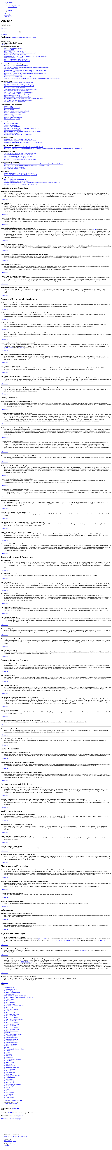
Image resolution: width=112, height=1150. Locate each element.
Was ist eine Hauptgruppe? (11, 133)
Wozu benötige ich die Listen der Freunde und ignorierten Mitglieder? (23, 147)
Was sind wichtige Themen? (12, 116)
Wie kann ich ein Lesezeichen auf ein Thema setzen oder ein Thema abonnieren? (26, 165)
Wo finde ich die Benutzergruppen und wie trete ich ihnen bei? (21, 128)
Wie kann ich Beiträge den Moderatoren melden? (17, 97)
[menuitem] (15, 5)
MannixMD (15, 1108)
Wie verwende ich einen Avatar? (13, 75)
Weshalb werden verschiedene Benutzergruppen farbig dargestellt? (22, 131)
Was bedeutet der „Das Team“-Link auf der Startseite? (19, 134)
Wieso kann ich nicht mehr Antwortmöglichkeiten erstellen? (20, 89)
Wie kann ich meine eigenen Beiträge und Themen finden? (20, 159)
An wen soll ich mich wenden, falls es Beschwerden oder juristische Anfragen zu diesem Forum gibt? (32, 182)
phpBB (10, 1113)
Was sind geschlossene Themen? (13, 117)
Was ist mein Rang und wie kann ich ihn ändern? (17, 76)
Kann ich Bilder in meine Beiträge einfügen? (16, 111)
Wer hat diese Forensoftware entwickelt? (15, 179)
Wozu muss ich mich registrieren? (13, 48)
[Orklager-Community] (4, 34)
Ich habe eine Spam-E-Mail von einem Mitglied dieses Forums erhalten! (24, 142)
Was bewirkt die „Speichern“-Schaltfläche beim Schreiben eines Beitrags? (24, 98)
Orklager (6, 1145)
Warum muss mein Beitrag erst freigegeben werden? (18, 100)
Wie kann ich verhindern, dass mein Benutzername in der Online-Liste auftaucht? (26, 67)
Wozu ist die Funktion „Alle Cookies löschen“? (17, 61)
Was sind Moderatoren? (10, 125)
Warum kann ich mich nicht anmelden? (15, 54)
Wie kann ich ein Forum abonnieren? (14, 167)
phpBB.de (21, 347)
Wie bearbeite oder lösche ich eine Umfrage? (16, 90)
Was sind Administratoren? (11, 123)
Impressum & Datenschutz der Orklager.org (16, 1136)
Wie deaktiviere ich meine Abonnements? (15, 168)
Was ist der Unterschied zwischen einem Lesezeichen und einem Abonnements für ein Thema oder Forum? (33, 164)
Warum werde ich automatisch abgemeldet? (16, 59)
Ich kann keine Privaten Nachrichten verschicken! (18, 139)
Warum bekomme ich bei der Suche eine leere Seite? (18, 156)
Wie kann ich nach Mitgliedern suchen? (15, 158)
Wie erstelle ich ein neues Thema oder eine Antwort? (18, 82)
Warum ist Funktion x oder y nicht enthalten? (16, 181)
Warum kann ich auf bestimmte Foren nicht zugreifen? (19, 92)
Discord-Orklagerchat (10, 1141)
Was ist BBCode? (9, 106)
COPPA (94, 229)
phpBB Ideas (83, 950)
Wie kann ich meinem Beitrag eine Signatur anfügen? (19, 86)
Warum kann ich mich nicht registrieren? (15, 51)
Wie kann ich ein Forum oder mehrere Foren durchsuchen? (20, 153)
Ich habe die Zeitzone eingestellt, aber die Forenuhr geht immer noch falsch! (25, 70)
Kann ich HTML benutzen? (12, 108)
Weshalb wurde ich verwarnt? (12, 95)
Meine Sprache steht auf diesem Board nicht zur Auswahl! (20, 72)
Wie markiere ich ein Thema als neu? (14, 101)
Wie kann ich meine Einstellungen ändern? (16, 65)
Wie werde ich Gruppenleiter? (12, 130)
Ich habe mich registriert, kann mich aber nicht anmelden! (20, 53)
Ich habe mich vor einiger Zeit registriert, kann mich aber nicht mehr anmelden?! (26, 56)
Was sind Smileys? (9, 109)
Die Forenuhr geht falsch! (11, 68)
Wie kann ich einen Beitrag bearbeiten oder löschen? (18, 84)
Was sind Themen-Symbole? (12, 119)
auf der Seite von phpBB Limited (66, 940)
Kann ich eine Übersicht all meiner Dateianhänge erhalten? (20, 175)
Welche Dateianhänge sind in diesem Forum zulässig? (19, 173)
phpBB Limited (8, 347)
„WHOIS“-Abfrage (26, 962)
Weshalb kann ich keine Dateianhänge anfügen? (17, 94)
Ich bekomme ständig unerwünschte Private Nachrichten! (20, 140)
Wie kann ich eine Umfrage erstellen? (14, 87)
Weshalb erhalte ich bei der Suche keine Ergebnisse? (18, 154)
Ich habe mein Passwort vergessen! (14, 57)
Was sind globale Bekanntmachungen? (15, 112)
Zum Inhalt (4, 28)
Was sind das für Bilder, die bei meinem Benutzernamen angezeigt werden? (25, 73)
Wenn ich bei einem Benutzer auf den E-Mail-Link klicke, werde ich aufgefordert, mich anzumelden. (32, 78)
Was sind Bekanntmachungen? (12, 114)
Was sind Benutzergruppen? (12, 126)
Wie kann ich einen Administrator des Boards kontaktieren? (20, 184)
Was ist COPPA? (9, 50)
